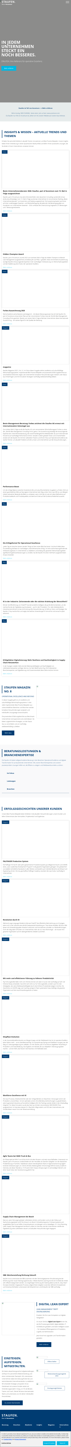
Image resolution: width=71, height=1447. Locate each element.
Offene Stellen (51, 1361)
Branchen (16, 1425)
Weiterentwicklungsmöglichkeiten (57, 1375)
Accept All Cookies (49, 1443)
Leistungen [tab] (11, 781)
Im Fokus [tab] (10, 773)
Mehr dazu (8, 733)
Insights (39, 1425)
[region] (35, 1439)
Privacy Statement (20, 1439)
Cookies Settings (6, 1443)
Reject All (62, 1443)
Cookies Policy (8, 1439)
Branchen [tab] (10, 789)
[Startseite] (8, 3)
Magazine (51, 1425)
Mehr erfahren (8, 68)
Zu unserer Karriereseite (12, 1403)
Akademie (28, 1425)
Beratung (5, 1425)
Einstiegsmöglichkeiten (54, 1388)
